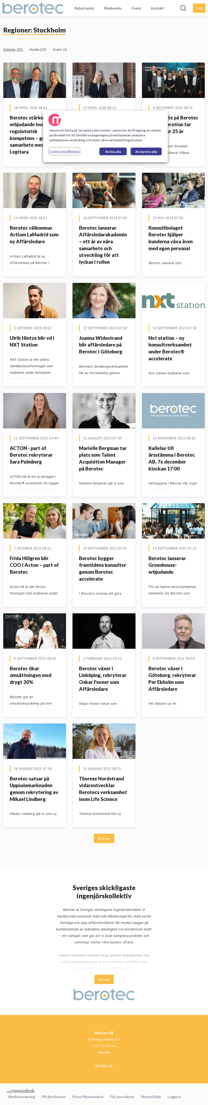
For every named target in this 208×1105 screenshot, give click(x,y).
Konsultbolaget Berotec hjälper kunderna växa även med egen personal (170, 238)
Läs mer (104, 979)
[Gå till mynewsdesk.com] (21, 1091)
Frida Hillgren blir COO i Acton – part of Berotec (34, 565)
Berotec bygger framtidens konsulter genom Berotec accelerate (102, 568)
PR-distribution (53, 1096)
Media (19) (37, 49)
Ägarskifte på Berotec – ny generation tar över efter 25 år (173, 124)
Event (136, 8)
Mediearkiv (113, 8)
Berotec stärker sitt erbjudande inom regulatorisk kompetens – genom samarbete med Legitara (32, 135)
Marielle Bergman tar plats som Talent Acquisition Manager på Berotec (103, 458)
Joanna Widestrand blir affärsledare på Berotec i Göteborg (100, 344)
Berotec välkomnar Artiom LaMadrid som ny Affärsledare (34, 234)
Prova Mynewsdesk (88, 1096)
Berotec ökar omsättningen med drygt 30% (30, 675)
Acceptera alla (146, 151)
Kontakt (157, 8)
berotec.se (104, 1065)
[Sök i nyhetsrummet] (183, 8)
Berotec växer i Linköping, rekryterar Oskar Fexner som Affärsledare (103, 678)
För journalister (122, 1096)
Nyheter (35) (13, 49)
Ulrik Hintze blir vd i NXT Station (32, 341)
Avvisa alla (113, 151)
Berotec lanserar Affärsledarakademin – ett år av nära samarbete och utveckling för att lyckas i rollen (103, 245)
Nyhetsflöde (151, 1096)
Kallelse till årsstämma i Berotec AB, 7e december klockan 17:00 (171, 458)
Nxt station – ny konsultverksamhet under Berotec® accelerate (170, 348)
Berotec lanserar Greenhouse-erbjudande (167, 565)
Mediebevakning (21, 1096)
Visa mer (104, 838)
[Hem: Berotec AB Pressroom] (32, 8)
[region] (105, 136)
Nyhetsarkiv (84, 8)
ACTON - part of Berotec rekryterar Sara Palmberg (31, 455)
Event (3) (60, 49)
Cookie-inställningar (64, 151)
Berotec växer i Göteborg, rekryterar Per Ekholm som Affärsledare (172, 678)
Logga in (174, 1096)
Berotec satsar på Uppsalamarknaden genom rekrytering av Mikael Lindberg (34, 789)
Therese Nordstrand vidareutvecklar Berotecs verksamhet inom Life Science (103, 789)
